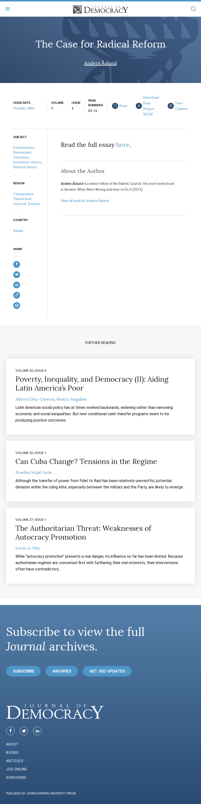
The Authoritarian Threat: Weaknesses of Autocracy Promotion (83, 533)
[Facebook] (10, 731)
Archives (61, 671)
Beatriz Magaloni (71, 399)
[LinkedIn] (37, 731)
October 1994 (23, 108)
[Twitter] (24, 731)
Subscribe (23, 671)
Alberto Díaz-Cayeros (34, 399)
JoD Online (16, 769)
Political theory (25, 167)
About (12, 744)
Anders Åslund (100, 63)
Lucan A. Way (27, 548)
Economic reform (27, 162)
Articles (15, 761)
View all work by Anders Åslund (85, 201)
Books (12, 753)
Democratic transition (22, 154)
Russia (18, 230)
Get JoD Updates (107, 671)
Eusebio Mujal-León (33, 472)
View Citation (181, 106)
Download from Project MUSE (151, 105)
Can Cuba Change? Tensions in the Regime (86, 461)
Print (123, 106)
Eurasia (34, 203)
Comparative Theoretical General (23, 199)
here (122, 145)
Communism (23, 147)
